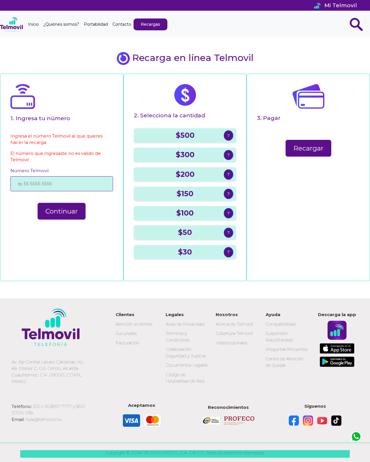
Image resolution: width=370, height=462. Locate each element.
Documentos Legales (187, 365)
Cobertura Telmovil (234, 333)
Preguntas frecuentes (287, 349)
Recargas (150, 24)
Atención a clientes (134, 324)
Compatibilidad (281, 324)
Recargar (308, 148)
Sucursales (126, 333)
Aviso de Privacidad (185, 324)
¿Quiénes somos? (61, 24)
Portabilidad (96, 24)
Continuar (61, 211)
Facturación (127, 343)
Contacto (121, 24)
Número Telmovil (29, 170)
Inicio (33, 24)
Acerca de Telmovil (234, 324)
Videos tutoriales (231, 343)
